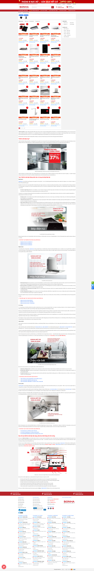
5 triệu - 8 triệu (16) (67, 33)
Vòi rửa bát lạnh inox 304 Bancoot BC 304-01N (29, 430)
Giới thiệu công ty (21, 499)
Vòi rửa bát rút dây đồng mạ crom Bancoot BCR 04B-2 (30, 432)
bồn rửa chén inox (39, 326)
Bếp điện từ (21, 181)
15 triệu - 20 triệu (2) (67, 35)
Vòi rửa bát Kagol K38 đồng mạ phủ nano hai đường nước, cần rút (32, 433)
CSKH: (50, 500)
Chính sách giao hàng (36, 500)
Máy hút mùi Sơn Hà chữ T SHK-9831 (27, 301)
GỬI (44, 509)
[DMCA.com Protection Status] (25, 512)
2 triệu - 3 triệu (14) (67, 30)
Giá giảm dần (37, 21)
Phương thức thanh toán (22, 507)
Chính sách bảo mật (36, 504)
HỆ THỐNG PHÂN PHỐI (35, 10)
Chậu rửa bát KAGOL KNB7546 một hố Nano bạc (29, 380)
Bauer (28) (71, 22)
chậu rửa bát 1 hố (62, 326)
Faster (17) (65, 24)
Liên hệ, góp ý (20, 505)
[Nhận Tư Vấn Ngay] (93, 282)
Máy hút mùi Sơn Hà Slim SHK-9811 (27, 300)
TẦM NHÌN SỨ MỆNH (63, 10)
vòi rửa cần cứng (68, 389)
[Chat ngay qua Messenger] (93, 285)
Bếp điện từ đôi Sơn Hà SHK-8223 (26, 244)
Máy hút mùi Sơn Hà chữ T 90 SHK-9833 (27, 303)
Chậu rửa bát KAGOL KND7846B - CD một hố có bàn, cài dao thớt (32, 381)
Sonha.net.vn (62, 443)
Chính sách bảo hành (36, 499)
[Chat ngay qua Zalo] (93, 288)
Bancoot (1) (66, 22)
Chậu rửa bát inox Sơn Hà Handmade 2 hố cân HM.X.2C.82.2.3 (31, 378)
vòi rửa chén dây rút (53, 389)
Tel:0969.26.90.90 (21, 520)
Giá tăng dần (31, 21)
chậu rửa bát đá (45, 326)
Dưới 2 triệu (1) (66, 28)
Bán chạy (26, 21)
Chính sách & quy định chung (37, 505)
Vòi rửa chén (21, 385)
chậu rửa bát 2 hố (69, 326)
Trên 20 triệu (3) (66, 36)
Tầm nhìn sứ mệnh (21, 500)
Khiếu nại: (51, 502)
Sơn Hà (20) (72, 24)
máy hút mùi (31, 248)
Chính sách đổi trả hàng (36, 502)
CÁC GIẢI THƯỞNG (44, 10)
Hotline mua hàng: (52, 499)
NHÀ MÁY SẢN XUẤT (72, 10)
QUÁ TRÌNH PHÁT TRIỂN (53, 10)
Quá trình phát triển (21, 502)
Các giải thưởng (20, 504)
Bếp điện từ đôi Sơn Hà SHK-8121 (26, 243)
